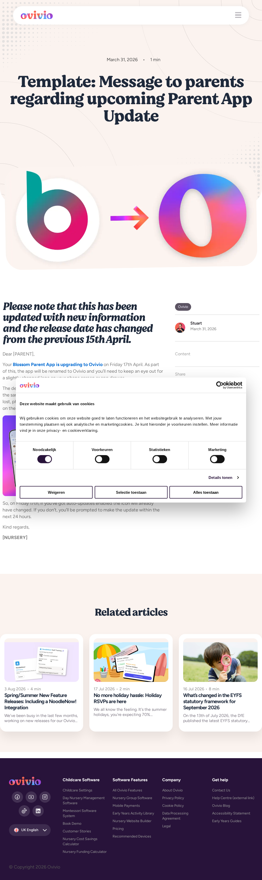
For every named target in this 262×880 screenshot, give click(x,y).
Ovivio (183, 307)
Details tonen (220, 477)
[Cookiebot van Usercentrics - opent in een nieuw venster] (220, 385)
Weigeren (56, 492)
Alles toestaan (206, 492)
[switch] (102, 459)
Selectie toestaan (131, 492)
